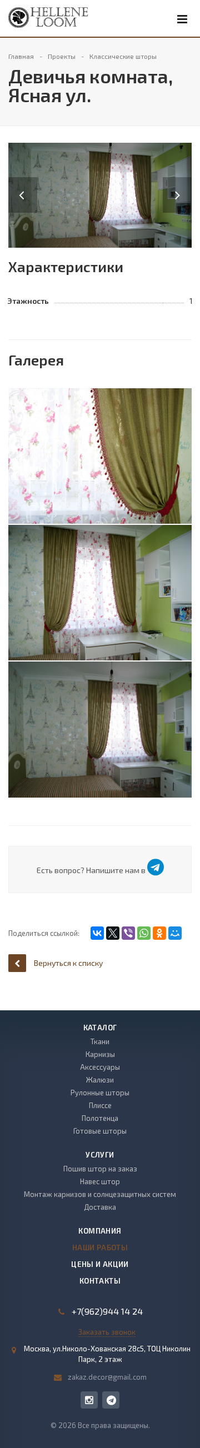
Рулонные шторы (100, 1092)
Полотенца (100, 1118)
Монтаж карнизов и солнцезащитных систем (100, 1194)
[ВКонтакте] (97, 933)
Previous (22, 183)
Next (183, 183)
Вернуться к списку (68, 963)
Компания (99, 1230)
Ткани (100, 1041)
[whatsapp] (110, 1400)
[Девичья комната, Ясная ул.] (99, 194)
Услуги (100, 1154)
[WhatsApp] (144, 933)
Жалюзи (100, 1079)
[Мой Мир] (175, 933)
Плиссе (100, 1105)
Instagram (89, 1400)
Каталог (100, 1027)
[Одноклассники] (159, 933)
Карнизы (100, 1054)
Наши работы (100, 1247)
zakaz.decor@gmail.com (107, 1376)
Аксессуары (100, 1067)
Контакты (100, 1280)
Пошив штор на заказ (100, 1168)
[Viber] (128, 933)
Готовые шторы (100, 1130)
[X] (112, 933)
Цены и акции (100, 1264)
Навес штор (100, 1181)
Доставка (100, 1207)
